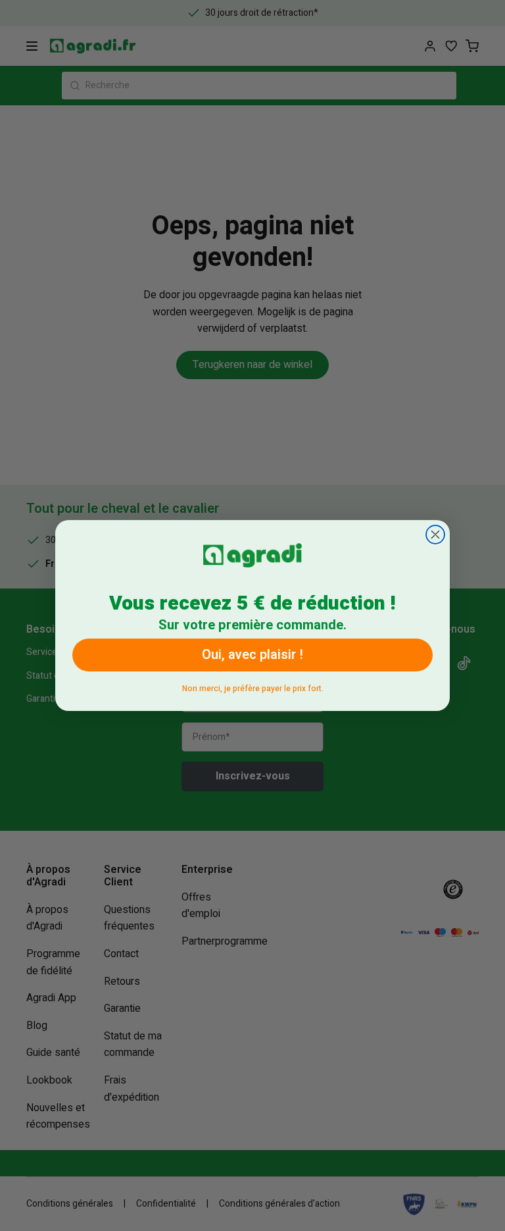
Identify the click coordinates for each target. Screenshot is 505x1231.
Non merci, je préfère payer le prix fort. (253, 686)
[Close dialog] (435, 534)
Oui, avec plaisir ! (252, 654)
